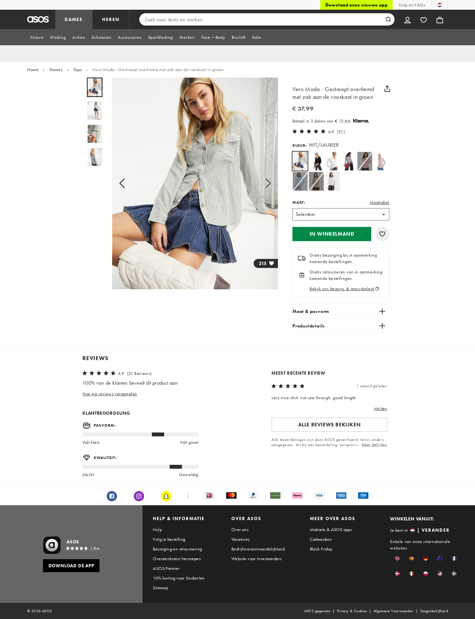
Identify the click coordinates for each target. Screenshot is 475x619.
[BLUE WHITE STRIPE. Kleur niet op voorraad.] (300, 181)
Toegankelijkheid (434, 611)
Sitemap (160, 588)
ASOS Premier (166, 568)
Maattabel (379, 202)
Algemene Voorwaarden (394, 611)
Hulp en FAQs (412, 5)
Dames (56, 69)
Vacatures (240, 539)
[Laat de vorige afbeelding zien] (124, 183)
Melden (380, 408)
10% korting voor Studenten (179, 578)
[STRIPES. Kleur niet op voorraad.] (364, 161)
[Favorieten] (424, 19)
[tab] (37, 37)
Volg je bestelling (169, 539)
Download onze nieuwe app (356, 5)
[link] (300, 161)
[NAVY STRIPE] (348, 161)
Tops (77, 69)
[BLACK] (316, 161)
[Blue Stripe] (332, 181)
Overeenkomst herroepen (177, 558)
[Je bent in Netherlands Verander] (440, 5)
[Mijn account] (407, 19)
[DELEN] (387, 88)
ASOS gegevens (317, 611)
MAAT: (298, 202)
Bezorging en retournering (177, 549)
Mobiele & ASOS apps (331, 529)
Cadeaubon (321, 539)
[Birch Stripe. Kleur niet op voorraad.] (316, 181)
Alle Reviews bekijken (329, 424)
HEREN (111, 19)
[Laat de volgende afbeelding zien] (266, 183)
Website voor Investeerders (256, 558)
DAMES (74, 19)
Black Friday (321, 549)
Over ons (239, 529)
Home (32, 69)
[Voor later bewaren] (382, 234)
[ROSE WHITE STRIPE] (381, 161)
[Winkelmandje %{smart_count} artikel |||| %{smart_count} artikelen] (440, 19)
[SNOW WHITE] (332, 161)
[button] (331, 234)
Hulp (157, 529)
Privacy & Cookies (352, 611)
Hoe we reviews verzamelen (109, 394)
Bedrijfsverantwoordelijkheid (258, 549)
